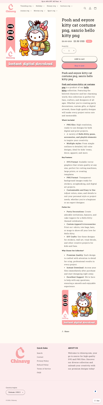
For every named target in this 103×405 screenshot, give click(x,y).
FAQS (39, 372)
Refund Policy (42, 365)
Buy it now (79, 66)
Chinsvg (14, 400)
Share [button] (66, 331)
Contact (40, 357)
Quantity (65, 46)
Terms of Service (44, 369)
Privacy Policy (43, 361)
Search (39, 353)
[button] (27, 6)
